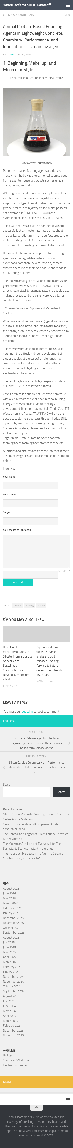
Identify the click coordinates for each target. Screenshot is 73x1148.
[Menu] (68, 5)
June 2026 (9, 893)
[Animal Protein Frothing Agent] (36, 154)
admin (11, 54)
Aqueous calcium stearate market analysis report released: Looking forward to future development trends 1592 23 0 (49, 661)
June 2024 (9, 1006)
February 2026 (12, 908)
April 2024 (9, 1016)
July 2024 (9, 1001)
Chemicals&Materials (18, 15)
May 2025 (9, 952)
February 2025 (12, 967)
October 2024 (11, 986)
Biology (7, 1055)
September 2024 (14, 991)
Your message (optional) (17, 529)
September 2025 (14, 932)
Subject (7, 512)
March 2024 (10, 1021)
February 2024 (12, 1025)
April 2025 (9, 957)
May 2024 (9, 1011)
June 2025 (9, 947)
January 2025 (11, 972)
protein (41, 605)
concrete (17, 605)
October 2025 (11, 928)
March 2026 (10, 903)
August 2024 (11, 996)
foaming (29, 605)
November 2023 (13, 1035)
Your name (9, 476)
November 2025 (13, 923)
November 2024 (13, 981)
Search (7, 784)
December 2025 (13, 918)
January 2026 (11, 913)
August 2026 (11, 888)
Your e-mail (9, 494)
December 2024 (13, 977)
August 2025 (11, 937)
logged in (27, 711)
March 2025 (10, 962)
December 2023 (13, 1030)
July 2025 (9, 942)
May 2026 (9, 898)
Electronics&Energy (15, 1065)
